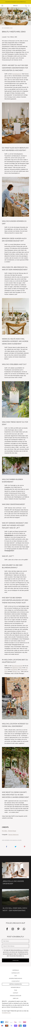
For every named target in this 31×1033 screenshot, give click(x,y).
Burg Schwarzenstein (17, 666)
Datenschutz (15, 973)
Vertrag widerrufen (15, 984)
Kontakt (15, 993)
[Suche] (26, 5)
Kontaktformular (6, 1013)
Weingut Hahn (16, 671)
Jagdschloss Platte (17, 667)
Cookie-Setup (16, 981)
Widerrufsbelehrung (15, 978)
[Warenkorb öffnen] (29, 5)
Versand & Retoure (15, 995)
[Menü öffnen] (2, 5)
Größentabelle (15, 987)
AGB (15, 975)
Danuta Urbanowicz (13, 834)
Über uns (15, 998)
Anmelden (15, 960)
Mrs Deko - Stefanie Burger (9, 831)
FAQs (15, 990)
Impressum (15, 970)
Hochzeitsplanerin (16, 74)
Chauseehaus (14, 669)
